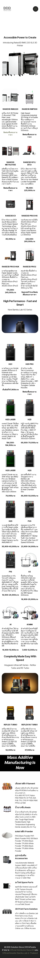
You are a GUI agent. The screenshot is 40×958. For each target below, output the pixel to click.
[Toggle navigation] (35, 9)
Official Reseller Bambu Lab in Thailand (20, 953)
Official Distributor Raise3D (22, 950)
